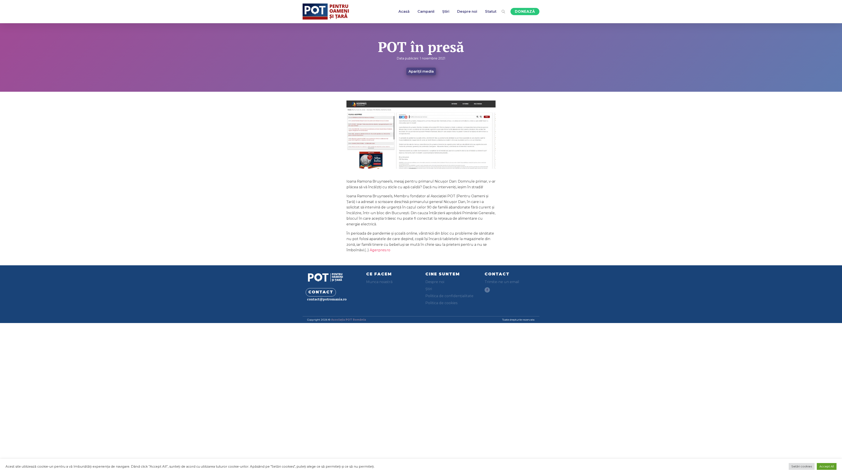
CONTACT (320, 292)
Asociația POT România (348, 319)
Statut (490, 11)
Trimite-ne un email (502, 282)
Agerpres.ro (380, 250)
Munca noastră (379, 282)
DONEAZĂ (525, 11)
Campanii (425, 11)
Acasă (404, 11)
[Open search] (503, 12)
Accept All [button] (826, 466)
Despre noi (467, 11)
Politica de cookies (441, 303)
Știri (445, 11)
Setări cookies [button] (801, 466)
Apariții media (421, 71)
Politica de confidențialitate (449, 296)
